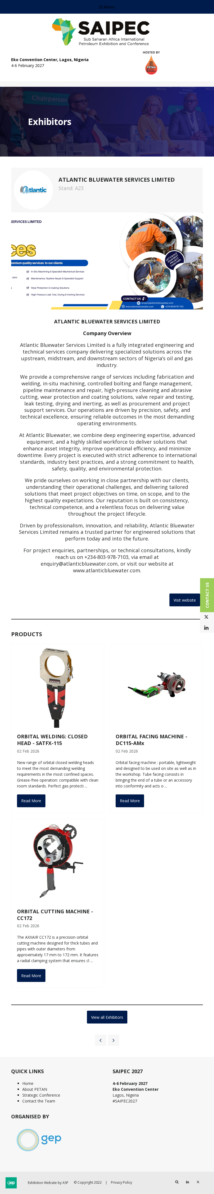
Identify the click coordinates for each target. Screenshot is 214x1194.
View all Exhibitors (107, 1017)
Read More (31, 800)
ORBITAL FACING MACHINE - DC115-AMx (151, 739)
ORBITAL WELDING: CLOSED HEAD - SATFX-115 (52, 739)
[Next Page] (113, 1040)
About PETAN (34, 1089)
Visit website (185, 600)
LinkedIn (206, 628)
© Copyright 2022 (88, 1182)
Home (27, 1083)
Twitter (206, 617)
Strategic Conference (41, 1095)
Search (177, 1182)
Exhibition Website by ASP (48, 1182)
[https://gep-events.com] (39, 1152)
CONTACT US (207, 595)
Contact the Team (38, 1101)
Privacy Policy (121, 1182)
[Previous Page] (100, 1040)
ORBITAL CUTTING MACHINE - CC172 (55, 914)
